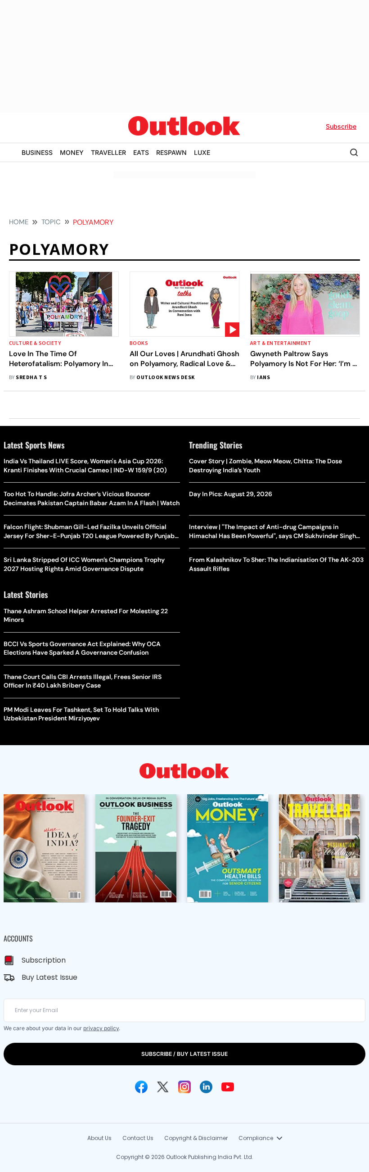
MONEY (72, 152)
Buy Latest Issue (49, 977)
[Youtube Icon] (227, 1087)
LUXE (202, 152)
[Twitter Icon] (163, 1087)
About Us (99, 1138)
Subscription (44, 960)
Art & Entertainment (280, 343)
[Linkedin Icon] (206, 1087)
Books (139, 343)
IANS (263, 377)
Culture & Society (35, 343)
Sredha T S (31, 377)
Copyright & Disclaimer (196, 1138)
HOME (18, 221)
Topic (51, 221)
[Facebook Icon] (141, 1087)
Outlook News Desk (165, 377)
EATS (141, 152)
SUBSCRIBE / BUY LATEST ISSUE (184, 1053)
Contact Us (137, 1138)
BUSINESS (37, 152)
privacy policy (101, 1028)
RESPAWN (171, 152)
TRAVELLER (108, 152)
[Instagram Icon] (184, 1087)
